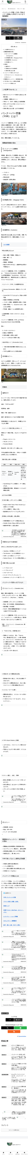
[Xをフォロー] (7, 1027)
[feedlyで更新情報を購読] (20, 1027)
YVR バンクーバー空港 (9, 897)
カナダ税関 (6, 244)
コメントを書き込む (14, 1130)
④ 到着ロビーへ (9, 62)
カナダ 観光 (5, 1013)
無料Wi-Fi (8, 66)
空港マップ (6, 905)
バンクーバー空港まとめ (10, 83)
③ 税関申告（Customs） (12, 60)
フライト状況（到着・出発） (11, 901)
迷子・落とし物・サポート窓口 (11, 925)
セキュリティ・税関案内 (10, 920)
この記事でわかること (9, 49)
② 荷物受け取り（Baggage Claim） (14, 57)
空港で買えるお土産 (10, 70)
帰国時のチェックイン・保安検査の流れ (13, 79)
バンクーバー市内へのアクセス (11, 72)
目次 (12, 46)
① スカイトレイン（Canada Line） (14, 75)
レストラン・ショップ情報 (10, 916)
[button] (18, 38)
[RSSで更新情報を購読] (14, 1031)
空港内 (5, 64)
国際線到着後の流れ (9, 51)
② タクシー (8, 77)
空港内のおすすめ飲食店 (11, 68)
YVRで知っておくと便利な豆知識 (12, 81)
